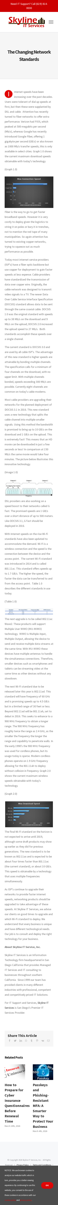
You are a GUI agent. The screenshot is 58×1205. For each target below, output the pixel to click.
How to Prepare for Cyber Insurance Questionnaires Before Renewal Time (14, 1072)
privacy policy (26, 1200)
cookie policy (10, 1200)
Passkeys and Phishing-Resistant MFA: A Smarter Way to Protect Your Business (43, 1072)
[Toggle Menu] (51, 22)
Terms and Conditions (42, 1165)
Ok (47, 1185)
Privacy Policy (23, 1165)
